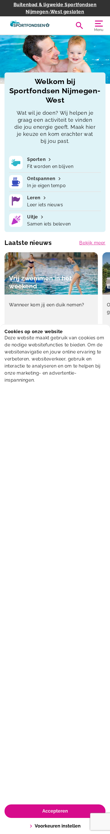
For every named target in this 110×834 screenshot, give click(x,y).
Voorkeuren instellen (58, 826)
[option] (56, 296)
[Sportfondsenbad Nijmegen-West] (30, 25)
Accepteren (55, 811)
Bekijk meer (92, 242)
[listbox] (56, 296)
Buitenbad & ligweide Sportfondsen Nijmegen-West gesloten (55, 8)
